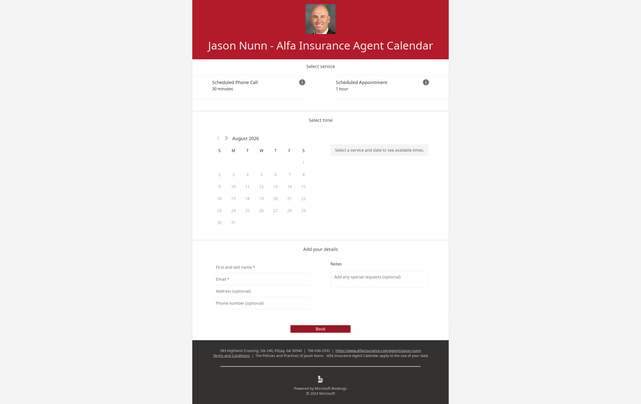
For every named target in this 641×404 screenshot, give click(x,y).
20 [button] (275, 198)
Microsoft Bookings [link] (331, 388)
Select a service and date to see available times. (379, 150)
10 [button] (233, 186)
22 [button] (303, 198)
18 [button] (247, 198)
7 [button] (289, 174)
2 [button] (219, 174)
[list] (320, 87)
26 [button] (261, 210)
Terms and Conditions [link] (231, 355)
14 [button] (289, 186)
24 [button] (233, 210)
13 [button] (275, 186)
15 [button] (303, 186)
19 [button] (261, 198)
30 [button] (219, 222)
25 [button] (247, 210)
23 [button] (219, 210)
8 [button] (303, 174)
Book (321, 329)
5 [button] (261, 174)
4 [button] (247, 174)
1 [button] (303, 162)
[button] (218, 138)
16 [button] (219, 198)
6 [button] (275, 174)
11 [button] (247, 186)
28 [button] (289, 210)
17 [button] (233, 198)
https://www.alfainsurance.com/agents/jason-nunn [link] (378, 350)
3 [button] (233, 174)
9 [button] (219, 186)
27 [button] (275, 210)
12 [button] (261, 186)
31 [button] (233, 222)
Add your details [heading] (320, 249)
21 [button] (289, 198)
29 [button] (303, 210)
